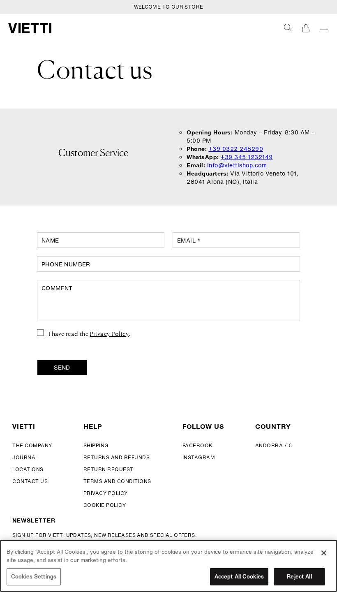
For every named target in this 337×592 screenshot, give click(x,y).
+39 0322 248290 (236, 148)
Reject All (299, 576)
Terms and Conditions (117, 481)
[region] (168, 566)
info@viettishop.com (237, 165)
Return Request (108, 469)
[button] (288, 27)
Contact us (30, 481)
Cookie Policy (104, 505)
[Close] (324, 553)
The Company (32, 445)
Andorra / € (273, 445)
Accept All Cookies (239, 576)
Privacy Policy (109, 333)
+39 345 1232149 (247, 157)
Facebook (197, 445)
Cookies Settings (33, 576)
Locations (28, 469)
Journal (25, 457)
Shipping (96, 445)
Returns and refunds (116, 457)
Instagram (198, 457)
